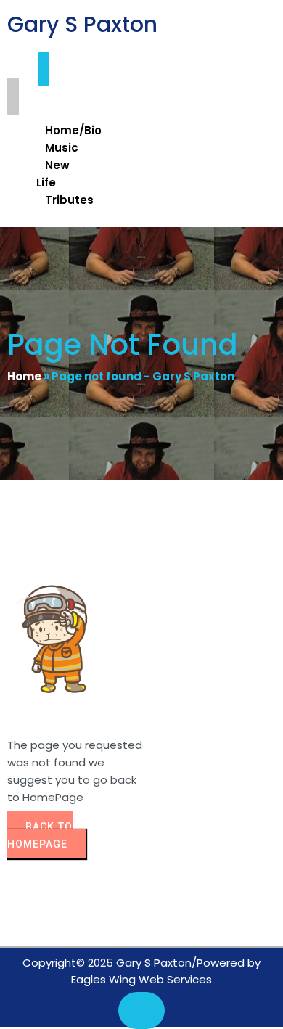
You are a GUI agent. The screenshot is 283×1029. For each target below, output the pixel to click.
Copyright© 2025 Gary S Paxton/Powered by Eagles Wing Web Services (141, 971)
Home (24, 376)
